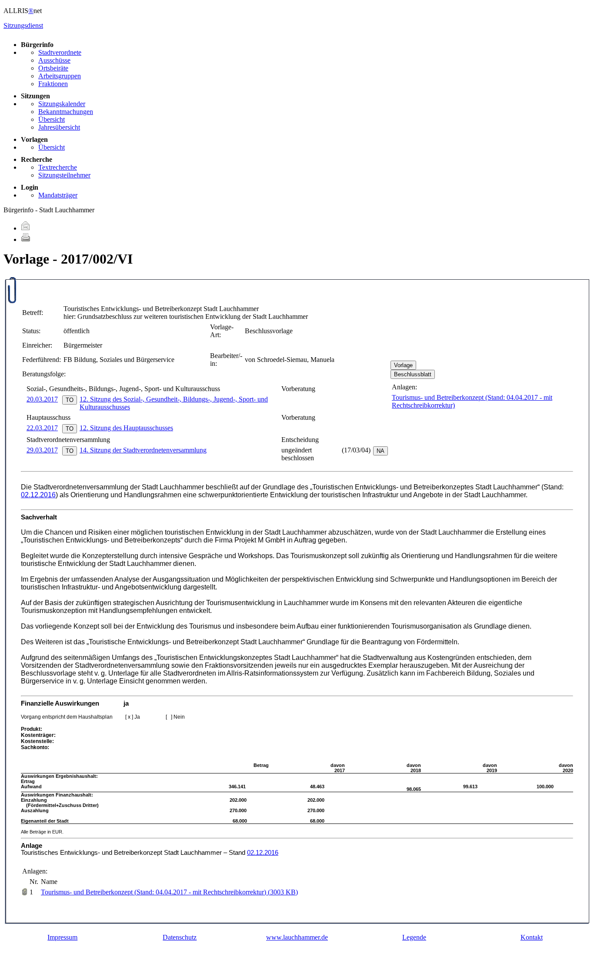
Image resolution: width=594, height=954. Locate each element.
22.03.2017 (42, 428)
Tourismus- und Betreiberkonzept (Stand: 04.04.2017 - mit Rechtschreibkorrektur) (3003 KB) (169, 892)
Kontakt (532, 937)
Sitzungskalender (61, 103)
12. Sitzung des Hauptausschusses (126, 428)
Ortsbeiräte (53, 68)
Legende (414, 937)
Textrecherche (57, 167)
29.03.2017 (42, 450)
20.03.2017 (42, 399)
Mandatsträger (57, 195)
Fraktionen (53, 83)
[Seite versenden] (25, 228)
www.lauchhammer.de (297, 937)
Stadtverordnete (59, 52)
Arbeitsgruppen (59, 76)
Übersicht (51, 119)
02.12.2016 (38, 495)
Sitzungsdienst (23, 25)
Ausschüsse (54, 60)
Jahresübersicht (59, 127)
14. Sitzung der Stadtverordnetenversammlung (143, 450)
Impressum (62, 937)
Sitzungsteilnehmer (64, 175)
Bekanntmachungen (65, 111)
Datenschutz (180, 937)
